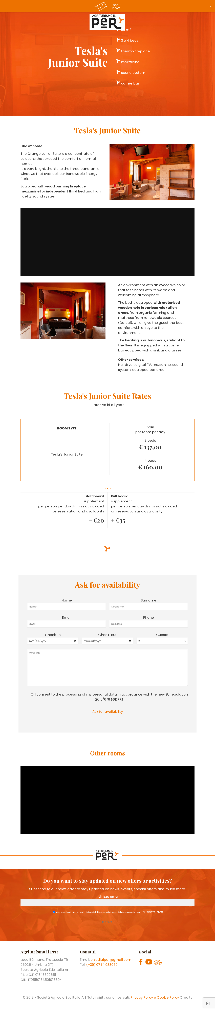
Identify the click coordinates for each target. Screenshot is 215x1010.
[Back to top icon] (198, 1003)
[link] (152, 172)
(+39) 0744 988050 (102, 964)
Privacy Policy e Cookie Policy (155, 997)
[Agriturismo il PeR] (107, 21)
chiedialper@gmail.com (111, 959)
